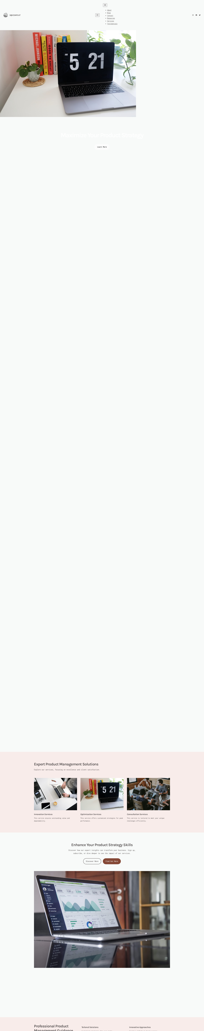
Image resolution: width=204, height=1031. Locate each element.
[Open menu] (97, 15)
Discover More (92, 861)
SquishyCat (15, 15)
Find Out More (112, 861)
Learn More (102, 147)
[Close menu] (105, 5)
